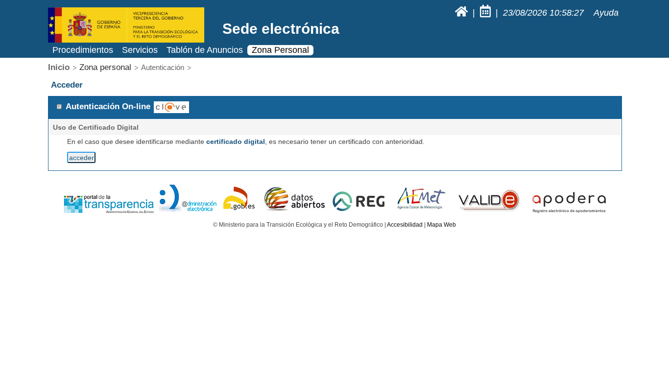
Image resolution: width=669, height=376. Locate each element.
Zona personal (105, 67)
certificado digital (235, 141)
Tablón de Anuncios (205, 50)
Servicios (140, 50)
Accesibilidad (405, 224)
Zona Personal (280, 50)
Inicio (59, 67)
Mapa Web (441, 224)
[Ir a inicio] (462, 13)
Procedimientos (82, 50)
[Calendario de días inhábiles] (486, 13)
